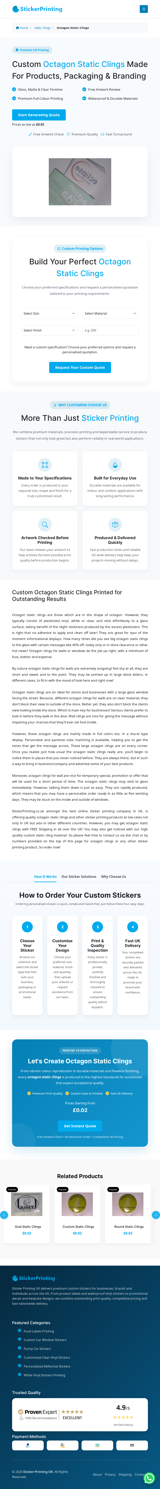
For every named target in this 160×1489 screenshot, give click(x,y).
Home (23, 28)
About (97, 1474)
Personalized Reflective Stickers (47, 1366)
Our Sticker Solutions (78, 876)
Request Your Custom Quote (80, 367)
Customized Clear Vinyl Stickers (47, 1357)
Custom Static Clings (78, 1227)
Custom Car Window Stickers (45, 1340)
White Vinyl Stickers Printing (44, 1375)
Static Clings (42, 28)
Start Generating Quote (39, 114)
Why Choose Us (113, 876)
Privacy (110, 1474)
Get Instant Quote (80, 1126)
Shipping (125, 1474)
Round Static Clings (129, 1227)
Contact (140, 1474)
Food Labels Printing (39, 1331)
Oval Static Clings (28, 1227)
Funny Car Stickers (37, 1349)
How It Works (45, 876)
